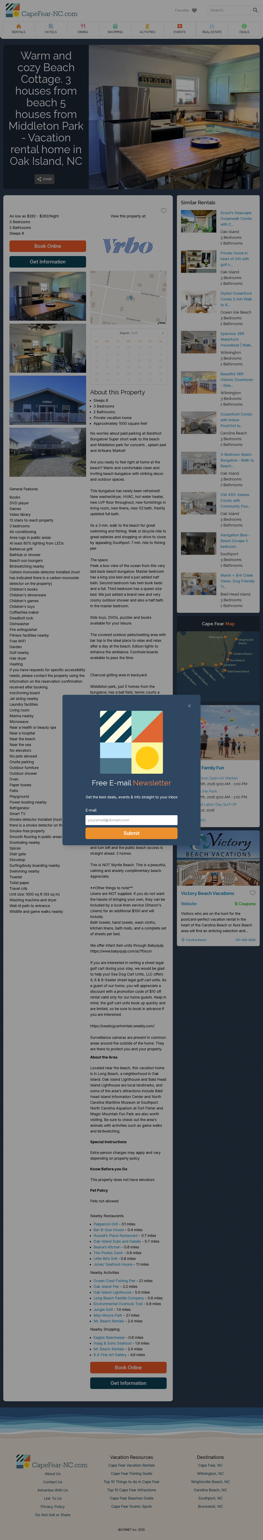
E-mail (91, 810)
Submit (132, 833)
